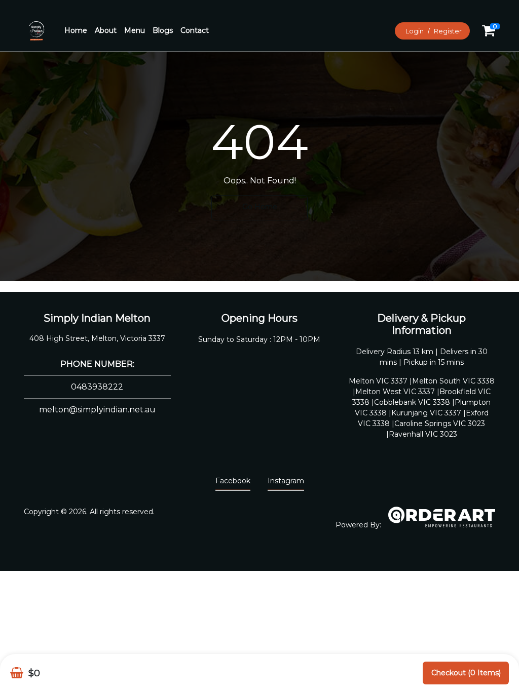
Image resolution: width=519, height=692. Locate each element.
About (106, 30)
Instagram (286, 480)
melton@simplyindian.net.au (97, 409)
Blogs (163, 30)
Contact (194, 30)
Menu (134, 30)
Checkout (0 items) (466, 672)
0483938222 (97, 387)
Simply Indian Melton (97, 318)
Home (75, 30)
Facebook (232, 480)
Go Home (259, 206)
